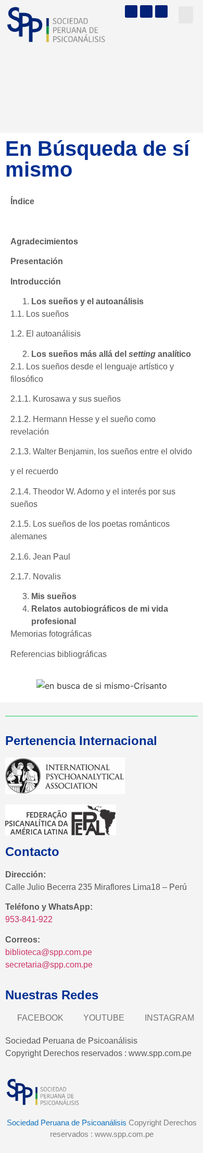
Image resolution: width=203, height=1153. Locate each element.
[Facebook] (131, 11)
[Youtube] (146, 11)
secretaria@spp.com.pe (49, 964)
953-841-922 (29, 919)
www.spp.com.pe (124, 1134)
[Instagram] (161, 11)
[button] (186, 14)
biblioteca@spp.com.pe (48, 952)
